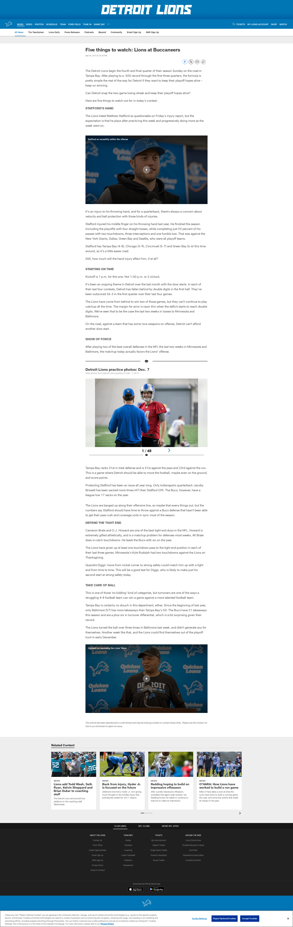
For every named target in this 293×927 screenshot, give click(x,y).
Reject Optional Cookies (224, 918)
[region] (146, 919)
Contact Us (97, 840)
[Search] (234, 24)
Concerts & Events (193, 860)
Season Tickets (159, 845)
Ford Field (193, 850)
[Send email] (197, 63)
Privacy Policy (97, 865)
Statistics (128, 860)
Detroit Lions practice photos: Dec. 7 (117, 369)
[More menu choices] (108, 24)
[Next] (169, 450)
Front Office (97, 845)
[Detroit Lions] (146, 903)
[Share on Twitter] (191, 63)
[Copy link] (203, 62)
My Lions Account (158, 840)
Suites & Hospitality (159, 855)
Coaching (128, 850)
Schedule (128, 845)
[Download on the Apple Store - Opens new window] (135, 889)
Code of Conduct (97, 870)
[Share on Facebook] (185, 63)
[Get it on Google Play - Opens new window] (156, 890)
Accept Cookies (249, 918)
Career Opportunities (97, 850)
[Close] (288, 918)
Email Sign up (97, 855)
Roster (128, 840)
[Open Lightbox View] (146, 419)
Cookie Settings (199, 918)
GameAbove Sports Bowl (193, 855)
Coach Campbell (128, 855)
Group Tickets (159, 860)
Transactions (128, 865)
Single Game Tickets (158, 850)
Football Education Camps (193, 845)
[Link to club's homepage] (8, 24)
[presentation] (240, 813)
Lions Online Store (193, 840)
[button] (146, 169)
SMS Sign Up (97, 860)
